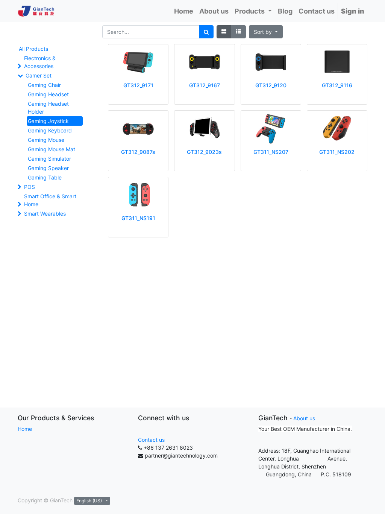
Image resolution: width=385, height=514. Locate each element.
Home (25, 429)
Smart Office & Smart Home (50, 200)
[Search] (206, 31)
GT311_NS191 (138, 218)
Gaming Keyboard (50, 130)
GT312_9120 (270, 85)
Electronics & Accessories (40, 62)
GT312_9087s (138, 152)
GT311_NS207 (270, 152)
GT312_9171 (138, 85)
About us (304, 418)
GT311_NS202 (337, 152)
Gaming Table (45, 177)
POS (29, 187)
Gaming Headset (48, 94)
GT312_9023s (204, 152)
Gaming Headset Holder (48, 107)
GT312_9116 (337, 85)
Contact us (151, 439)
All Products (33, 49)
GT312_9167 (204, 85)
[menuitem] (183, 11)
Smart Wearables (45, 213)
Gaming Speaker (48, 168)
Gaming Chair (44, 85)
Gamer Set (39, 75)
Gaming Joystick (48, 121)
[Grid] (224, 31)
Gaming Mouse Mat (51, 149)
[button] (266, 31)
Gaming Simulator (49, 158)
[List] (238, 31)
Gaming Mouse (46, 140)
